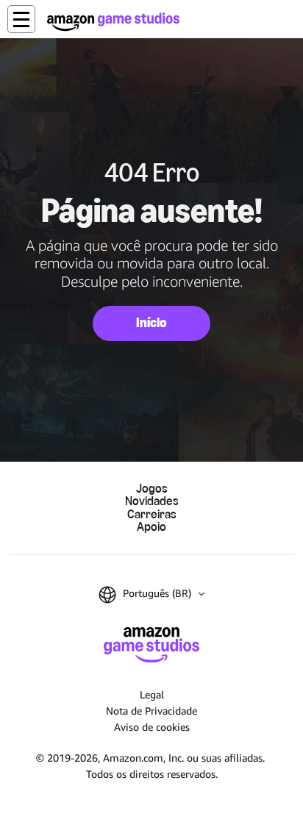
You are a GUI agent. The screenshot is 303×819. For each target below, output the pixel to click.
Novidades (152, 501)
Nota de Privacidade (151, 710)
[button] (21, 19)
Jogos (152, 488)
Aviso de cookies (152, 726)
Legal (152, 694)
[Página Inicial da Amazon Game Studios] (113, 21)
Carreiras (152, 514)
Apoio (151, 527)
